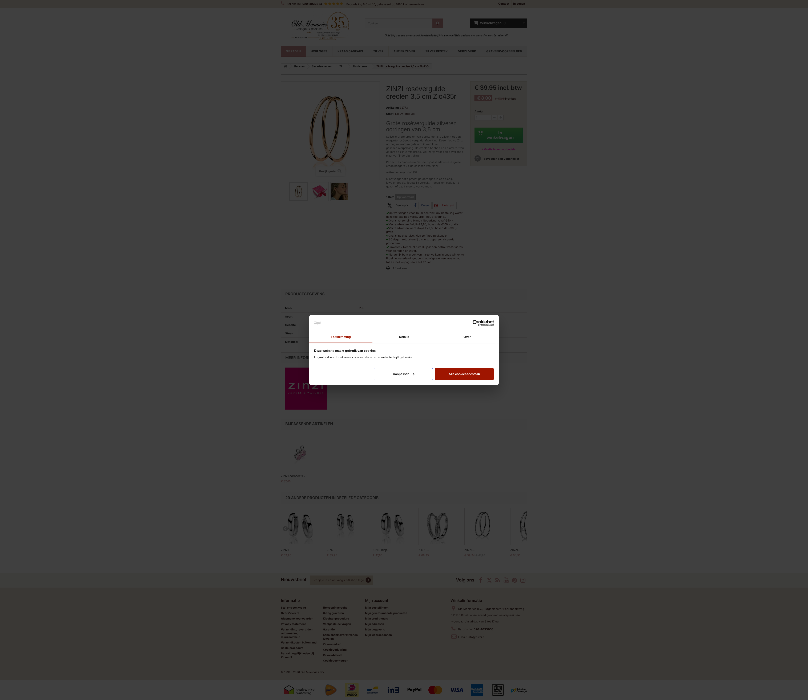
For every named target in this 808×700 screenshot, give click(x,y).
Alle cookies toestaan (464, 374)
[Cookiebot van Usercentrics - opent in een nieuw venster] (475, 323)
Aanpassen (401, 374)
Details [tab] (404, 337)
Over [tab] (467, 337)
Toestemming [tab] (341, 337)
